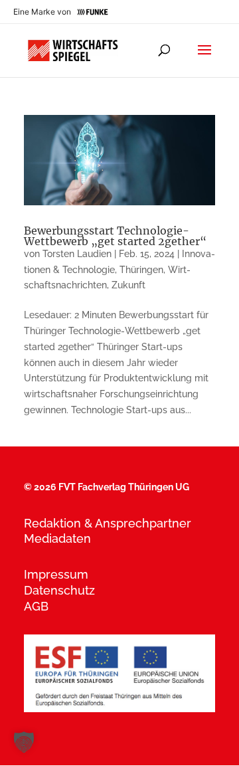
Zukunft (128, 285)
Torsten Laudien (77, 253)
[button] (24, 742)
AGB (36, 606)
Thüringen (141, 269)
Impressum (56, 574)
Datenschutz (59, 590)
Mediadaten (57, 538)
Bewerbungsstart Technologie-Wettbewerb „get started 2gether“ (115, 236)
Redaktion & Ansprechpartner (107, 523)
